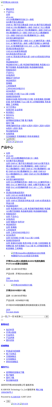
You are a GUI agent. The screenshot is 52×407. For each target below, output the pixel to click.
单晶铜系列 (11, 80)
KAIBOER (15, 397)
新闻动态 (5, 324)
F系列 (35, 126)
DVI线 (17, 94)
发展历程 (10, 110)
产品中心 (10, 12)
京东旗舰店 (11, 136)
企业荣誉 (19, 110)
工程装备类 (11, 86)
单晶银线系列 (12, 62)
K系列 (29, 126)
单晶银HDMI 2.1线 (14, 65)
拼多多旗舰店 (33, 136)
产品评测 (10, 338)
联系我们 (10, 112)
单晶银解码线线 (36, 67)
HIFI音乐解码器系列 (15, 38)
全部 (8, 14)
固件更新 (10, 340)
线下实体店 (11, 354)
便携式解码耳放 (13, 126)
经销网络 (5, 346)
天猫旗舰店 (22, 136)
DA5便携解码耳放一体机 (17, 41)
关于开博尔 (11, 107)
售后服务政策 (12, 131)
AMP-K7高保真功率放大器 (18, 57)
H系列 (47, 126)
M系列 (9, 128)
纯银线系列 (11, 70)
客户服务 (29, 120)
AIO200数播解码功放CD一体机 (20, 19)
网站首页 (10, 9)
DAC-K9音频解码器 (15, 46)
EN (21, 142)
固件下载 (10, 123)
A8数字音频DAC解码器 (38, 43)
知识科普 (10, 330)
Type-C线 (24, 94)
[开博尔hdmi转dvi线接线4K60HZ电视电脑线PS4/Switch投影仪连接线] (28, 256)
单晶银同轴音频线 (31, 65)
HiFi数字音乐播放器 (15, 22)
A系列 (15, 128)
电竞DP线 (22, 99)
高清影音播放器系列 (15, 49)
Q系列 (23, 126)
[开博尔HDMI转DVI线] (21, 285)
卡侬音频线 (38, 99)
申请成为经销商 (13, 351)
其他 (20, 128)
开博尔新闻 (11, 332)
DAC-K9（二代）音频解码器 (37, 46)
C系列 (41, 126)
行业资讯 (10, 335)
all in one (9, 17)
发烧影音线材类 (13, 96)
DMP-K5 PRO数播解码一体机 (19, 27)
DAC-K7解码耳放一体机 (17, 43)
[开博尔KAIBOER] (26, 2)
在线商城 (10, 134)
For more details (12, 280)
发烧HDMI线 (12, 99)
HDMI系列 (11, 91)
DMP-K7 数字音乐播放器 (17, 25)
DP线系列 (10, 75)
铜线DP (9, 78)
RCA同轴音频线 (37, 102)
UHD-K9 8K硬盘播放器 (16, 51)
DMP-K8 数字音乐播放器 (40, 25)
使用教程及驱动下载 (15, 120)
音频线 (9, 83)
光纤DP (16, 78)
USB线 (32, 94)
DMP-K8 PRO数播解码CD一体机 (23, 171)
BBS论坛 (10, 115)
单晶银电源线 (23, 67)
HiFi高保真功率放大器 (16, 54)
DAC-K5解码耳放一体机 (39, 41)
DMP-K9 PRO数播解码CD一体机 (30, 35)
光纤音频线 (16, 102)
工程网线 (15, 104)
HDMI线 (10, 94)
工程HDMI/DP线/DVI (15, 88)
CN (13, 142)
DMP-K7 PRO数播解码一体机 (30, 30)
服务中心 (10, 118)
